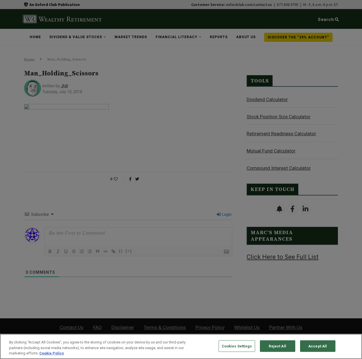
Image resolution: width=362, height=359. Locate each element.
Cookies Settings (237, 346)
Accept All (317, 346)
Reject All (277, 346)
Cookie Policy (51, 353)
